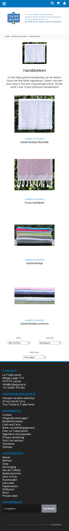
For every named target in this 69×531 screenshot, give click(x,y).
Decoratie (8, 483)
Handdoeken (34, 36)
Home (7, 36)
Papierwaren (10, 486)
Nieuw (6, 457)
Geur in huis (9, 476)
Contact (7, 415)
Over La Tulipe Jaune (15, 431)
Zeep (5, 463)
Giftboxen (8, 489)
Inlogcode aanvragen (15, 418)
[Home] (34, 20)
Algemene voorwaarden (16, 434)
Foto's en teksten (12, 440)
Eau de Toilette (11, 470)
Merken (7, 460)
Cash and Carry (11, 424)
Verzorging (9, 467)
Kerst (5, 492)
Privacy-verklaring (13, 437)
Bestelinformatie (12, 421)
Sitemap (7, 447)
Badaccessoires (19, 36)
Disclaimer (8, 443)
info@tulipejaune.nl (14, 384)
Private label (9, 496)
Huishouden (9, 480)
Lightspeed (56, 524)
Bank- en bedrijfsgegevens (18, 427)
